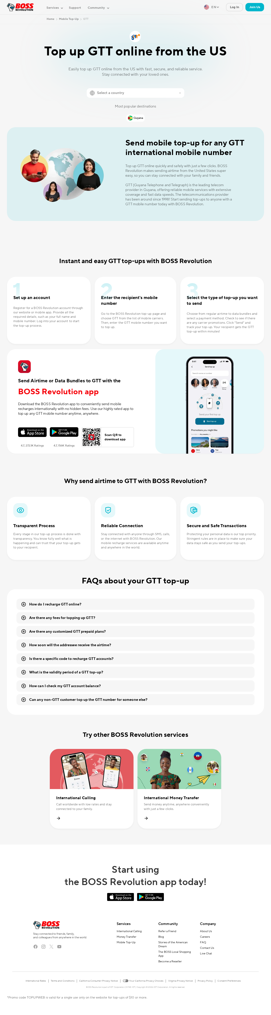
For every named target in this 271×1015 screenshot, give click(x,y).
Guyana (138, 118)
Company (208, 924)
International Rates (36, 980)
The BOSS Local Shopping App (174, 954)
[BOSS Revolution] (20, 7)
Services (124, 924)
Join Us (254, 7)
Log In (234, 7)
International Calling (129, 931)
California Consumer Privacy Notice (98, 980)
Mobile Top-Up (126, 942)
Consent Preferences (229, 980)
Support (75, 8)
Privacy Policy (205, 980)
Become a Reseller (170, 961)
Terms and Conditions (62, 980)
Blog (161, 937)
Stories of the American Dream (173, 944)
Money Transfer (126, 937)
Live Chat (206, 953)
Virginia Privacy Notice (180, 980)
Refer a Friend (167, 931)
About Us (206, 931)
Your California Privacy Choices (146, 980)
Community (168, 924)
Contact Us (207, 948)
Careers (205, 937)
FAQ (203, 942)
